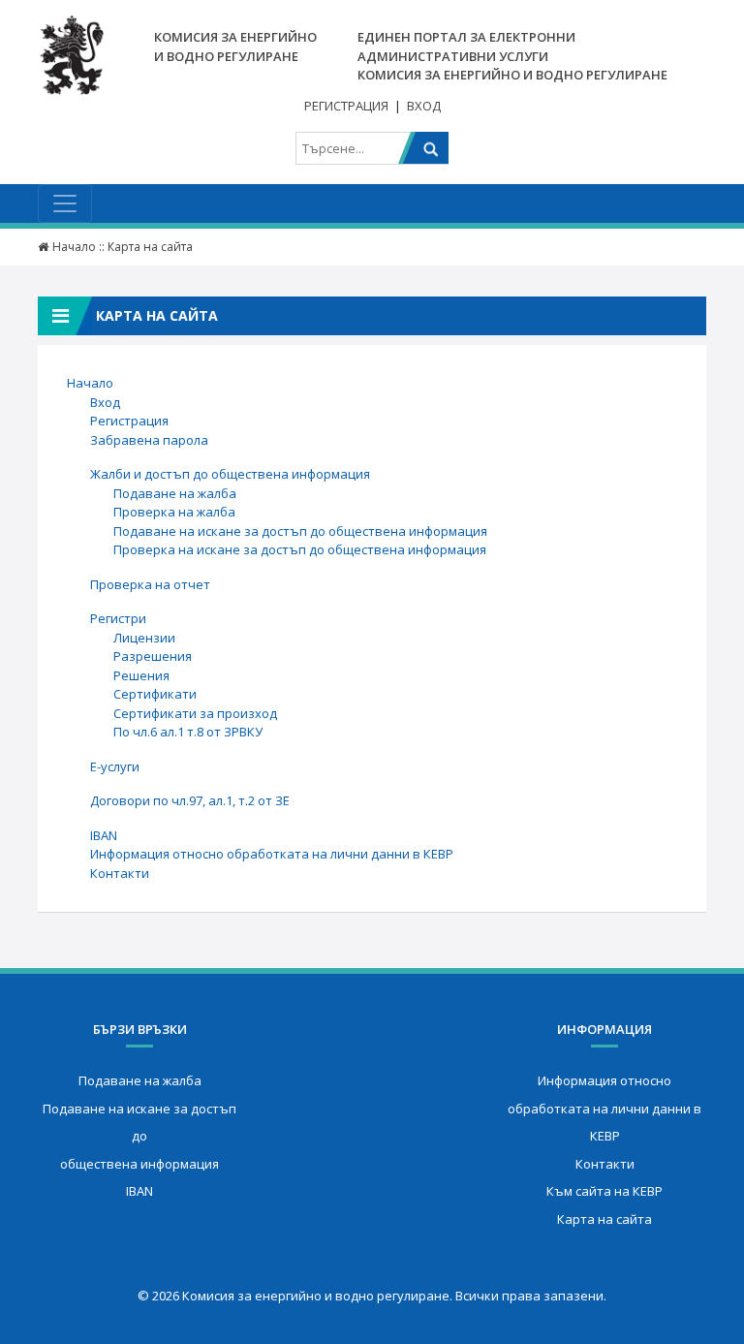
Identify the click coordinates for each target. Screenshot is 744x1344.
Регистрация (346, 105)
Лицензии (144, 637)
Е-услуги (115, 766)
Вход (424, 105)
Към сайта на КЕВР (604, 1191)
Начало (74, 246)
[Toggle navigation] (65, 203)
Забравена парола (149, 440)
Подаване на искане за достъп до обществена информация (300, 531)
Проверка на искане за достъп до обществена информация (299, 549)
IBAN (103, 835)
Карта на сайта (604, 1219)
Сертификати (155, 694)
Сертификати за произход (195, 713)
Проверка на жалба (174, 511)
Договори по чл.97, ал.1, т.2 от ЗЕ (190, 800)
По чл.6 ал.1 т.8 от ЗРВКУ (188, 731)
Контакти (119, 873)
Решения (141, 675)
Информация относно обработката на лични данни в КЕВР (271, 853)
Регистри (118, 618)
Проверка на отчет (150, 584)
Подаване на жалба (174, 493)
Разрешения (152, 656)
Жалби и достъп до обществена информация (230, 474)
